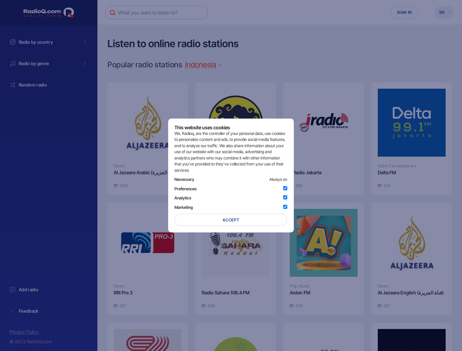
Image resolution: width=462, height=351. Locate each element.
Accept (231, 219)
